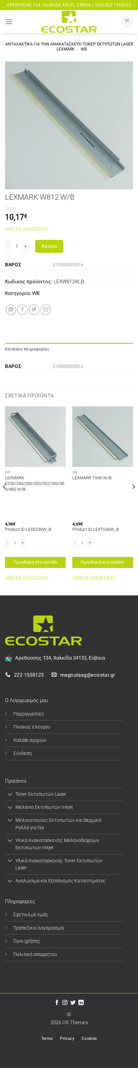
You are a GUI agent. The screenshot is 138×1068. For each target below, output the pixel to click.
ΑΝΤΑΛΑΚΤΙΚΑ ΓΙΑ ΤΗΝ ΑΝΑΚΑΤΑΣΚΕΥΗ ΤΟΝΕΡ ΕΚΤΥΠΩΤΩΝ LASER (69, 44)
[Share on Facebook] (22, 309)
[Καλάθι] (127, 22)
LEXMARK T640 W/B (92, 477)
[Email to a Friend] (46, 309)
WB (84, 49)
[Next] (133, 500)
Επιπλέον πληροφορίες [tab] (27, 349)
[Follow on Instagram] (65, 1003)
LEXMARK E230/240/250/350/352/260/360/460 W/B (34, 483)
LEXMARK (66, 49)
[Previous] (4, 500)
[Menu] (9, 22)
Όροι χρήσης (26, 941)
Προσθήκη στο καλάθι (35, 562)
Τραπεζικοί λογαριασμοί (38, 928)
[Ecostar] (69, 21)
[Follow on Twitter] (73, 1003)
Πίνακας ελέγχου (31, 727)
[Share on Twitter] (34, 309)
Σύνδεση (22, 753)
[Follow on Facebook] (57, 1003)
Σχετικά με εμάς (30, 914)
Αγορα (49, 246)
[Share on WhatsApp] (11, 309)
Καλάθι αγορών (29, 740)
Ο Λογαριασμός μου (26, 700)
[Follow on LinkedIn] (81, 1003)
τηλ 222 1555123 (113, 5)
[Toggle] (10, 794)
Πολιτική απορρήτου (35, 954)
